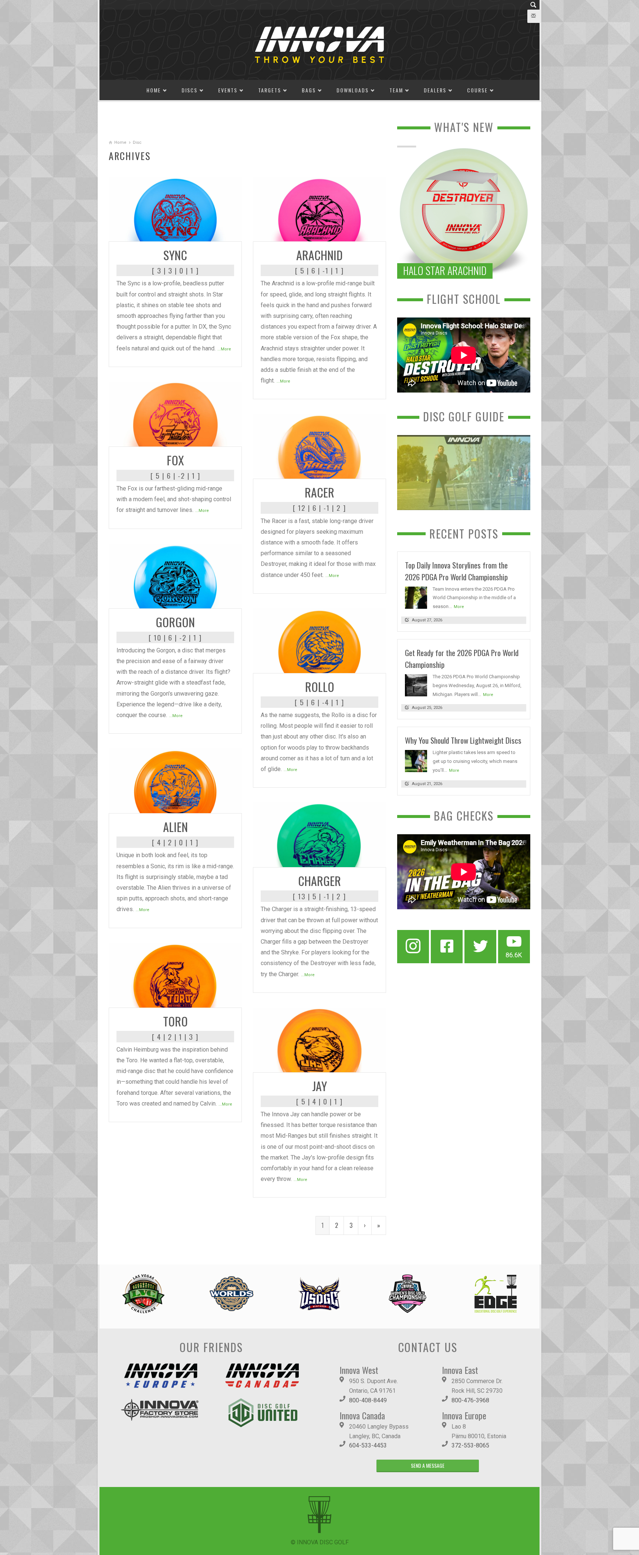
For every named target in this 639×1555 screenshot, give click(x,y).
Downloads (353, 90)
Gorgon (175, 622)
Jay (319, 1085)
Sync (175, 255)
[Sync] (175, 208)
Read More (221, 232)
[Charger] (319, 834)
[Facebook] (447, 946)
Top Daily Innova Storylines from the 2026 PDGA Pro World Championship (456, 571)
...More (224, 349)
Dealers (435, 90)
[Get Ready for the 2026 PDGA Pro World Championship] (416, 684)
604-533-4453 (368, 1445)
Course (477, 90)
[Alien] (175, 780)
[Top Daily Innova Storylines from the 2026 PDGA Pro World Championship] (416, 597)
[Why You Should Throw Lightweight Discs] (416, 760)
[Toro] (175, 974)
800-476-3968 (470, 1400)
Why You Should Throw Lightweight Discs (463, 740)
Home (153, 90)
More (459, 606)
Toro (175, 1021)
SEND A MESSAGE (427, 1465)
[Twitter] (480, 946)
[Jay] (319, 1039)
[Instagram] (413, 946)
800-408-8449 (368, 1400)
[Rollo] (319, 640)
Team (396, 90)
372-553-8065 (470, 1445)
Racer (319, 492)
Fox (175, 460)
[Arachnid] (319, 208)
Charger (319, 880)
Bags (309, 90)
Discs (189, 90)
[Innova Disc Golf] (319, 44)
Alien (175, 826)
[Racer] (319, 445)
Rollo (319, 686)
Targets (269, 90)
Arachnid (319, 255)
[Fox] (175, 413)
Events (227, 90)
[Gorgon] (175, 575)
